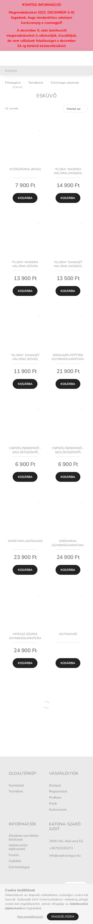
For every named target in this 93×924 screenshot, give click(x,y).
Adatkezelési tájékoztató (18, 847)
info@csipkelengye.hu (65, 855)
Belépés (55, 786)
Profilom (55, 798)
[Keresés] (86, 71)
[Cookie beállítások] (70, 865)
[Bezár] (87, 25)
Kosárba (25, 198)
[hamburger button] (7, 58)
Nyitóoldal (16, 786)
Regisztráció (58, 792)
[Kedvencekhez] (39, 128)
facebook (50, 865)
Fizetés (14, 855)
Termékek (16, 792)
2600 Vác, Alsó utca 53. (66, 841)
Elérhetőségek (19, 867)
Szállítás (15, 861)
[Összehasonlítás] (39, 137)
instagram (60, 865)
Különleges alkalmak (65, 83)
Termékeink (35, 83)
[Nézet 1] (50, 108)
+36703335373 (61, 848)
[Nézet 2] (59, 108)
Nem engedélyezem (30, 917)
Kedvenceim (58, 810)
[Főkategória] (13, 83)
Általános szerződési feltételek (23, 838)
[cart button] (86, 58)
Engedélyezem (62, 917)
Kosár (53, 804)
